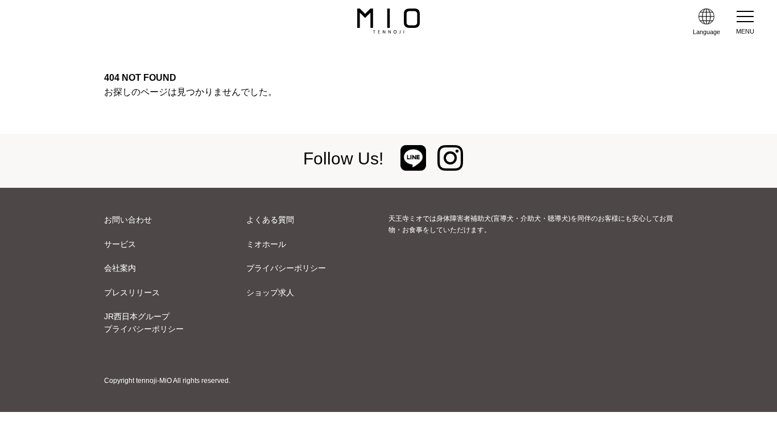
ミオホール (266, 244)
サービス (120, 244)
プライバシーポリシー (286, 268)
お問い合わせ (128, 219)
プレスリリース (132, 292)
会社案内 (120, 268)
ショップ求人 (270, 292)
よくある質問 (270, 219)
